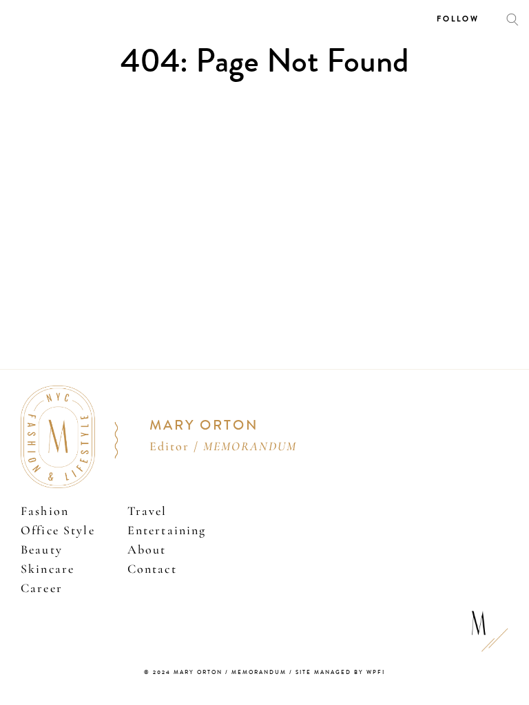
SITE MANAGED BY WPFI (340, 672)
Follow (458, 19)
